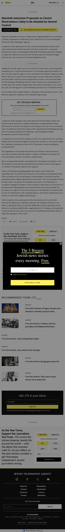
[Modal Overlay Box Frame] (32, 266)
